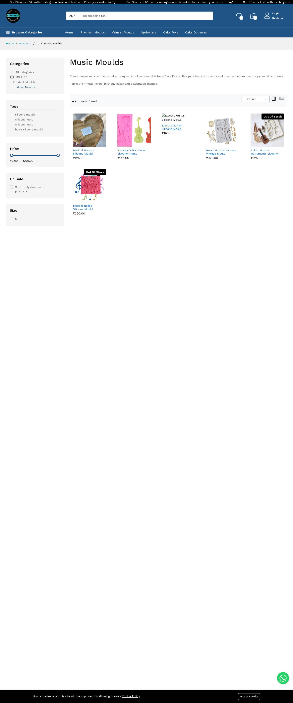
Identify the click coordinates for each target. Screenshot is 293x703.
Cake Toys (170, 32)
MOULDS (21, 77)
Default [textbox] (251, 99)
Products (25, 43)
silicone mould (25, 114)
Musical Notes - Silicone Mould (83, 152)
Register (277, 18)
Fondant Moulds (24, 82)
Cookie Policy (131, 696)
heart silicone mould (29, 129)
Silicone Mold (24, 119)
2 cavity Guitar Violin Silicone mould (131, 152)
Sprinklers (148, 32)
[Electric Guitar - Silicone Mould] (178, 117)
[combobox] (256, 99)
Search (203, 15)
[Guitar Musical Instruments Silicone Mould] (267, 129)
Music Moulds (25, 87)
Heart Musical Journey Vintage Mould (221, 152)
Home (69, 32)
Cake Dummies (196, 32)
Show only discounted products (30, 189)
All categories (25, 72)
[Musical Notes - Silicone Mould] (89, 129)
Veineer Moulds (123, 32)
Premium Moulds (93, 32)
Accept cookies (249, 696)
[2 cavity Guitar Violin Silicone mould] (134, 129)
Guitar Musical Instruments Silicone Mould (264, 152)
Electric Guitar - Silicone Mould (172, 127)
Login (275, 13)
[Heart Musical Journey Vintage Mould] (222, 129)
